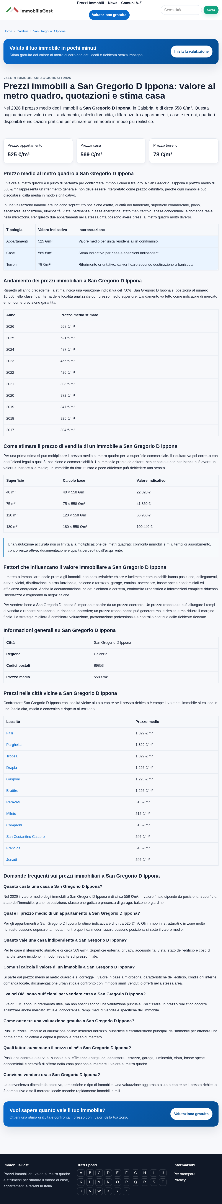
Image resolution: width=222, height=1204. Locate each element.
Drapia (11, 768)
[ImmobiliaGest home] (30, 10)
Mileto (11, 814)
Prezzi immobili (90, 3)
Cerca (211, 9)
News (112, 3)
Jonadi (11, 860)
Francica (13, 848)
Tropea (11, 756)
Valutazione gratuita (109, 15)
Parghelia (13, 745)
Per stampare (184, 1174)
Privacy (179, 1180)
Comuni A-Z (131, 3)
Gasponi (13, 779)
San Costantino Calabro (25, 837)
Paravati (13, 802)
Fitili (9, 733)
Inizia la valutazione (191, 51)
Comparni (14, 825)
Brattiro (12, 791)
